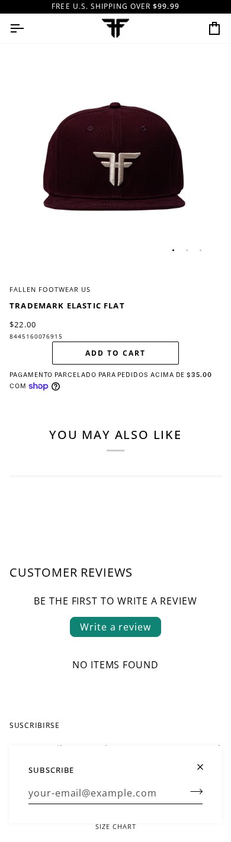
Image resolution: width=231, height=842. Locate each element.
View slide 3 (200, 250)
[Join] (193, 791)
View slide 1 (173, 250)
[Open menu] (27, 28)
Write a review (115, 626)
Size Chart (115, 826)
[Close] (205, 762)
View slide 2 (187, 250)
